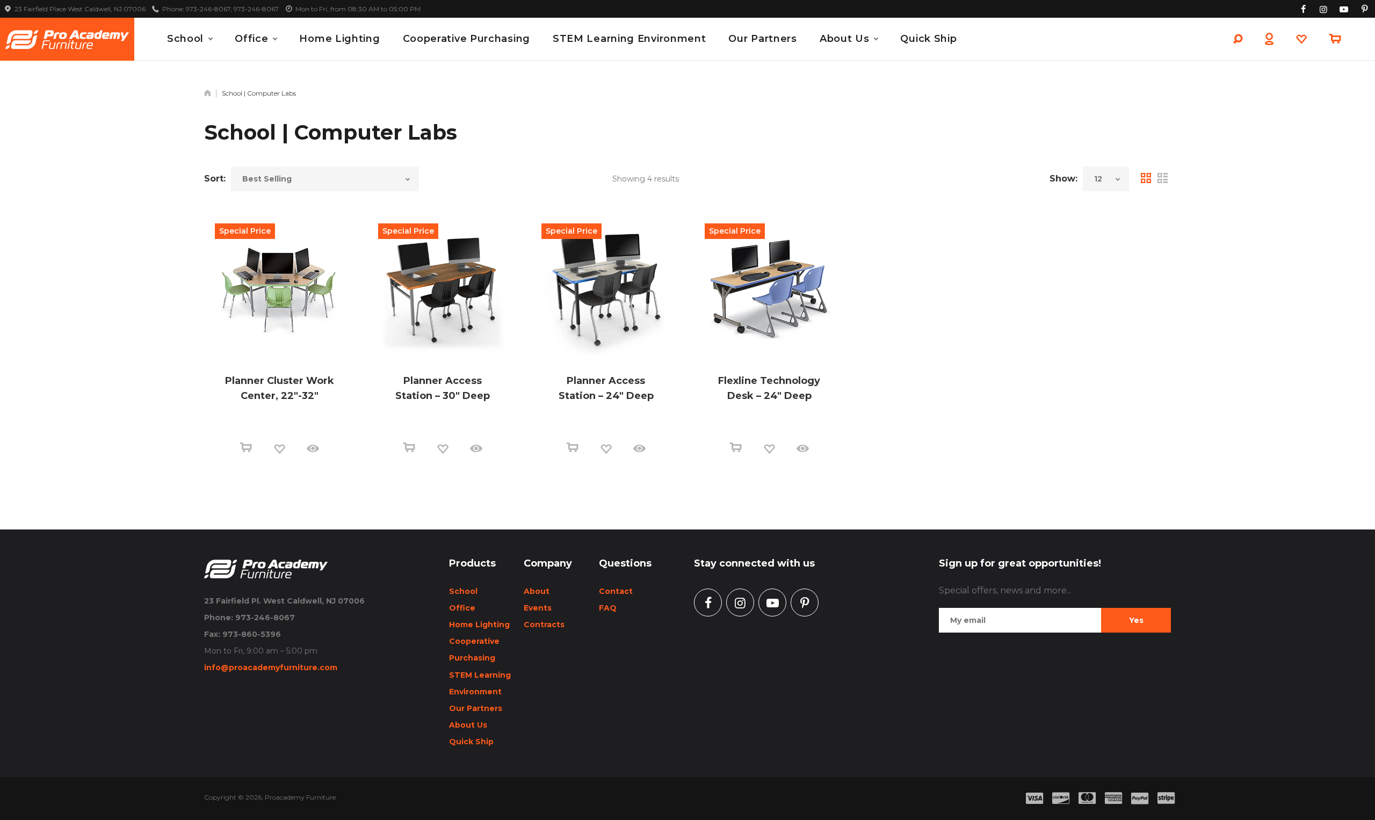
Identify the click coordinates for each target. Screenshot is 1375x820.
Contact (616, 591)
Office (251, 39)
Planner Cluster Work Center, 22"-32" (279, 388)
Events (538, 608)
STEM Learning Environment (629, 39)
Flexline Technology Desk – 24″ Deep (769, 388)
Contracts (544, 624)
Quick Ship (928, 39)
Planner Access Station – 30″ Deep (442, 388)
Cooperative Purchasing (466, 39)
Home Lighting (339, 39)
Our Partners (762, 39)
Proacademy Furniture (300, 797)
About (536, 591)
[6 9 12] (1106, 178)
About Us (845, 39)
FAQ (608, 608)
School (185, 39)
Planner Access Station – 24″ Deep (606, 388)
